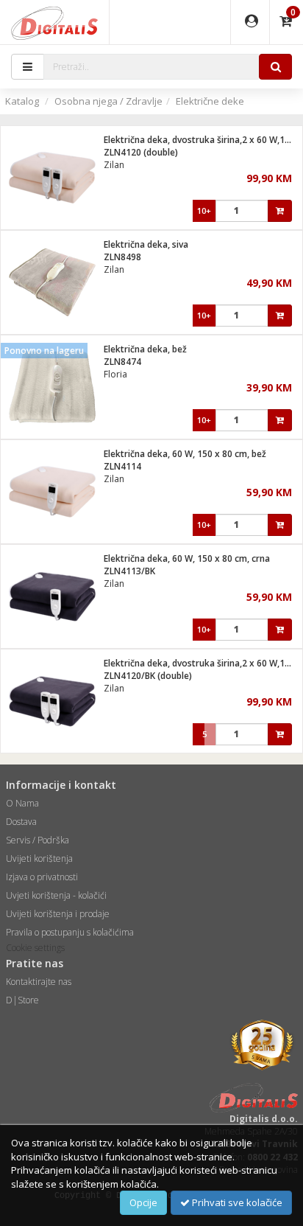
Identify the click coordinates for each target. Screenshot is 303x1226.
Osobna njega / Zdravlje (108, 101)
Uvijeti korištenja (39, 858)
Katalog (22, 101)
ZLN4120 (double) (141, 152)
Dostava (21, 821)
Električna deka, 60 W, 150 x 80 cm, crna (187, 558)
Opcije (143, 1202)
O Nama (22, 803)
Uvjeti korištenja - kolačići (56, 895)
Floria (115, 374)
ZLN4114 (122, 466)
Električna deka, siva (146, 244)
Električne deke (210, 101)
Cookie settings (35, 947)
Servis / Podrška (37, 840)
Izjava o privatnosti (42, 877)
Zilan (114, 165)
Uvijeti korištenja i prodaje (58, 914)
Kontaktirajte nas (38, 981)
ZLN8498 (122, 257)
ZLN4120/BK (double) (148, 675)
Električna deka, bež (145, 349)
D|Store (22, 1000)
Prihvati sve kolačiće (236, 1202)
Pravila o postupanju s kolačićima (70, 932)
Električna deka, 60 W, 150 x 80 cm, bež (185, 453)
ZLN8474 (122, 361)
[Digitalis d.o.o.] (54, 22)
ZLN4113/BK (129, 571)
